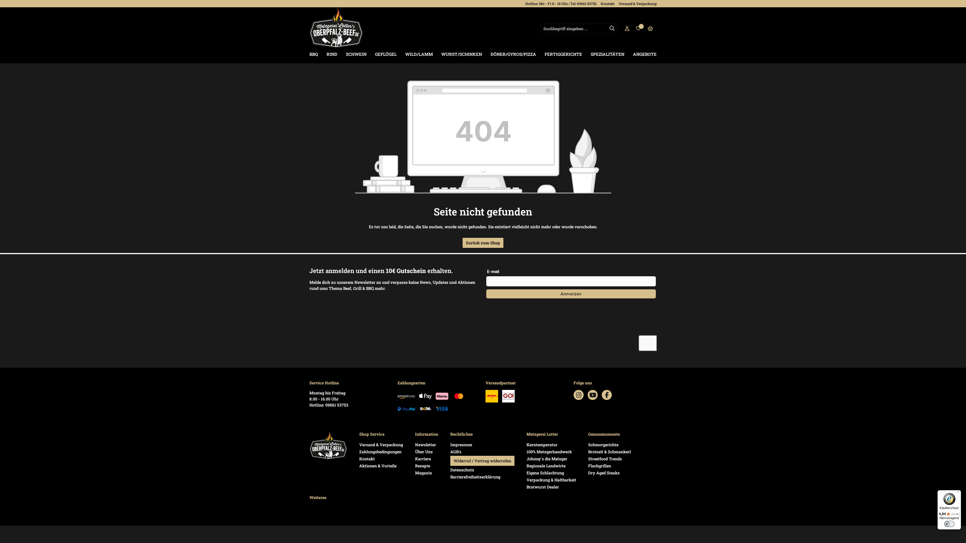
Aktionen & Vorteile (377, 465)
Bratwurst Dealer (543, 486)
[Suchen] (612, 29)
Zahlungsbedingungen (380, 451)
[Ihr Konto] (627, 29)
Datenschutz (462, 469)
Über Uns (424, 451)
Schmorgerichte (603, 444)
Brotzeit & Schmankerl (609, 451)
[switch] (949, 524)
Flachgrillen (599, 465)
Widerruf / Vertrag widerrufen (482, 460)
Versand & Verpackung (638, 3)
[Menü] (958, 493)
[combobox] (579, 29)
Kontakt (608, 3)
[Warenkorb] (650, 29)
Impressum (461, 444)
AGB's (455, 451)
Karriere (423, 458)
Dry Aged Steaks (604, 472)
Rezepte (422, 465)
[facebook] (607, 395)
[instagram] (578, 395)
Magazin (423, 472)
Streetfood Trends (605, 458)
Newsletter (425, 444)
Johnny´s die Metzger (547, 458)
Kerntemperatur (542, 444)
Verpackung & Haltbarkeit (551, 479)
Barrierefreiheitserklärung (475, 476)
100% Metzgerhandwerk (549, 451)
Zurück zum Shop (483, 242)
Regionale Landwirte (546, 465)
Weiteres (317, 497)
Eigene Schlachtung (545, 472)
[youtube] (592, 395)
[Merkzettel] (638, 29)
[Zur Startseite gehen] (336, 27)
